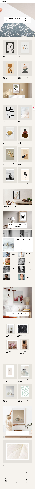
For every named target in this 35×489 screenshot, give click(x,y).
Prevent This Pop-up (24, 249)
